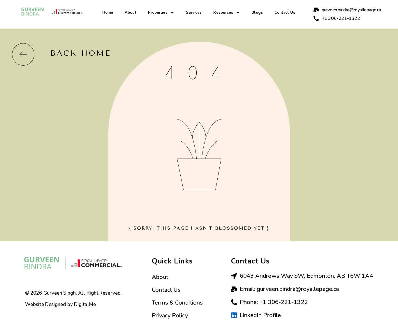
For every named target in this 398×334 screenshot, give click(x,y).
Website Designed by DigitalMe (60, 304)
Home (107, 12)
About (130, 12)
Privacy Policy (170, 315)
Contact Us (284, 12)
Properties (158, 12)
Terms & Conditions (177, 303)
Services (194, 12)
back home (80, 53)
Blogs (257, 12)
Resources (223, 12)
